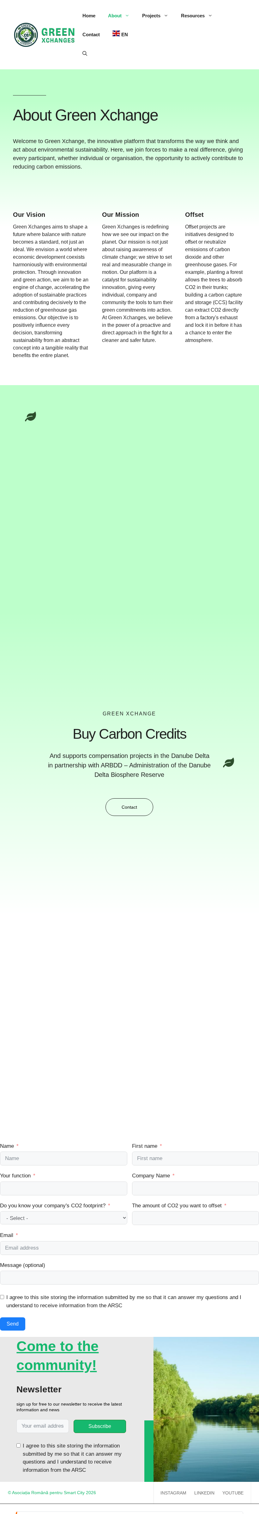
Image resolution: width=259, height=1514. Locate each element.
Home (88, 15)
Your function (15, 1176)
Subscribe (99, 1426)
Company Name (151, 1176)
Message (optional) (22, 1265)
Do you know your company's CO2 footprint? (52, 1206)
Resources (193, 15)
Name (7, 1146)
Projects (151, 15)
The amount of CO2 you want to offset (177, 1206)
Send (13, 1323)
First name (144, 1146)
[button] (84, 53)
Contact (91, 34)
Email (6, 1235)
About (115, 15)
